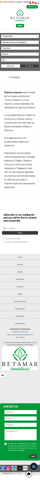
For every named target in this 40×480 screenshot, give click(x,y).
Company (20, 287)
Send (20, 233)
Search (30, 66)
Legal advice (20, 316)
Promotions (20, 279)
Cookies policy (20, 323)
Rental (20, 272)
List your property (20, 301)
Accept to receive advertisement (16, 242)
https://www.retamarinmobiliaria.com (20, 335)
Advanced (10, 66)
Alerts (20, 294)
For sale (20, 264)
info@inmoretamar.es (20, 332)
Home (20, 257)
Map (2, 375)
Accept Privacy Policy (12, 238)
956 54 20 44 (20, 337)
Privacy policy (20, 309)
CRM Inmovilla (16, 473)
